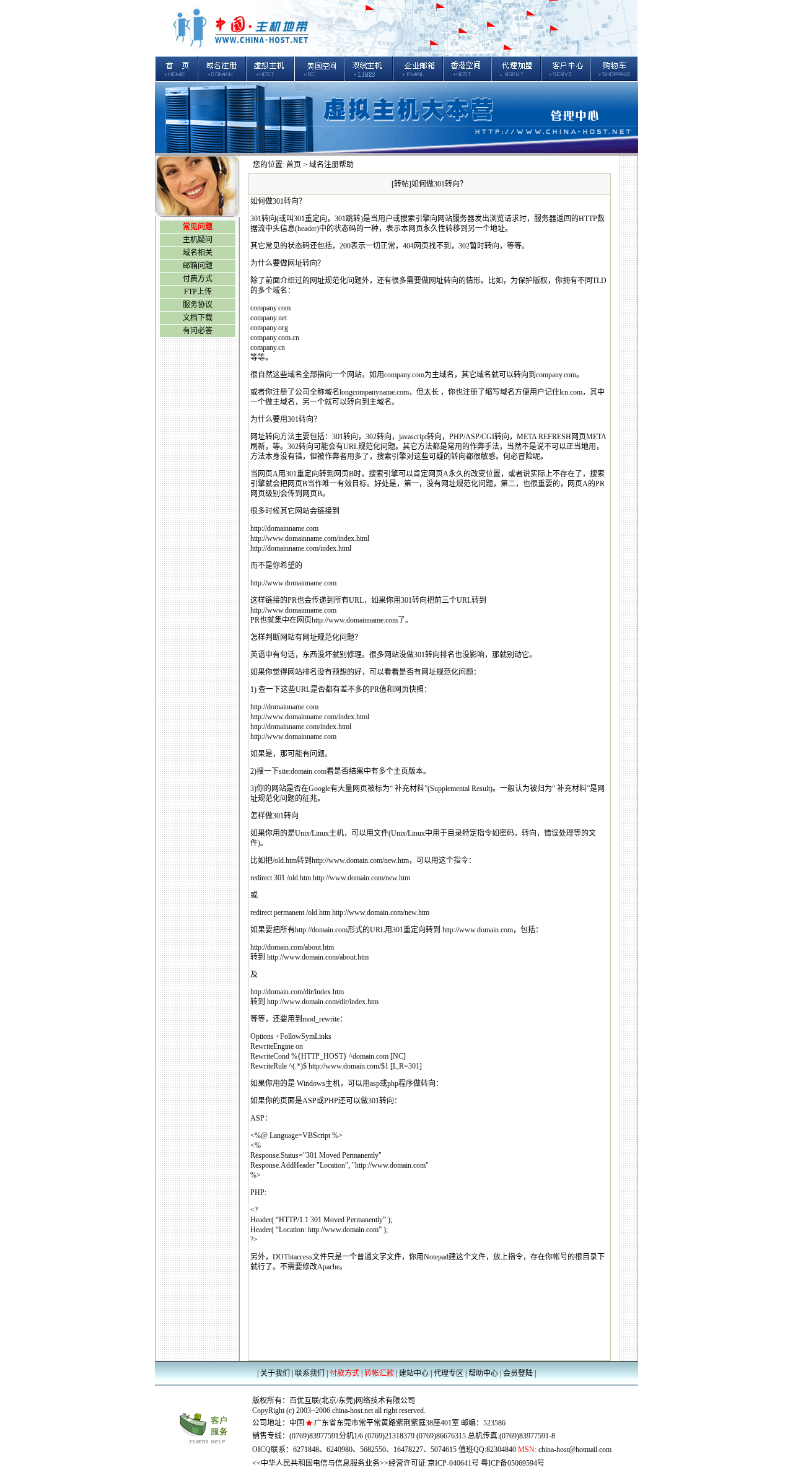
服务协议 (197, 304)
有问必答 (197, 330)
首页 (293, 164)
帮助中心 (483, 1373)
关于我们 (276, 1373)
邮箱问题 (197, 265)
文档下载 (197, 317)
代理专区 (448, 1373)
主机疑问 (197, 239)
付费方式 (197, 278)
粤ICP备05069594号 (513, 1463)
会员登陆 (518, 1373)
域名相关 (197, 252)
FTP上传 (198, 291)
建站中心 (414, 1373)
